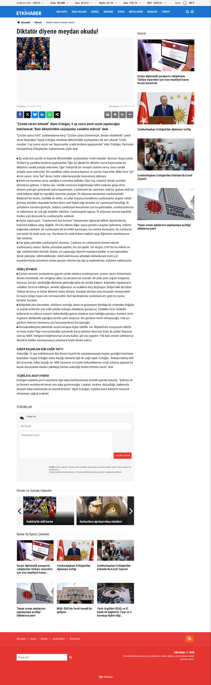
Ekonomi (108, 11)
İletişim (44, 638)
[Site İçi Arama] (187, 11)
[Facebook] (20, 114)
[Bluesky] (34, 114)
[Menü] (192, 11)
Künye (33, 638)
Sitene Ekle (75, 638)
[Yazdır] (107, 114)
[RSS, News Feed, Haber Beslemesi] (189, 638)
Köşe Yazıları (79, 11)
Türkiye (166, 11)
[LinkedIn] (42, 114)
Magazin (152, 11)
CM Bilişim (108, 677)
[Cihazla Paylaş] (57, 114)
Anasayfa (25, 22)
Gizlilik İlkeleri (58, 638)
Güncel (95, 11)
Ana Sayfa (61, 11)
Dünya (121, 11)
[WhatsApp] (49, 114)
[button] (115, 114)
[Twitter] (27, 114)
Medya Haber (136, 11)
